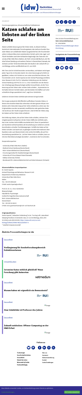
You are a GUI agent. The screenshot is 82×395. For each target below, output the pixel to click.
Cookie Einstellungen (47, 362)
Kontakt (44, 360)
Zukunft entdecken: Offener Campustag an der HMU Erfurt (26, 327)
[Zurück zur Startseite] (41, 8)
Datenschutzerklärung (48, 357)
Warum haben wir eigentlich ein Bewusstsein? (26, 290)
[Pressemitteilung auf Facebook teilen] (57, 67)
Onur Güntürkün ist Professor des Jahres (23, 309)
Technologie (21, 353)
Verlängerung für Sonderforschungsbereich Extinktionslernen (24, 249)
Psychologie (72, 59)
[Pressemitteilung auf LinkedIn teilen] (66, 67)
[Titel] (57, 22)
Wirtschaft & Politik (23, 362)
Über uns (44, 353)
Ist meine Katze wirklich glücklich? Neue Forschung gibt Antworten (23, 271)
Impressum (45, 355)
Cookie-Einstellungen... (8, 392)
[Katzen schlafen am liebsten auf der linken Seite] (61, 22)
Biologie (60, 59)
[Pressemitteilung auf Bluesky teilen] (62, 67)
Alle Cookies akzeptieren (72, 392)
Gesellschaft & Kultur (24, 355)
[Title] (66, 22)
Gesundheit (20, 358)
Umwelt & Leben (22, 360)
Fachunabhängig (22, 365)
